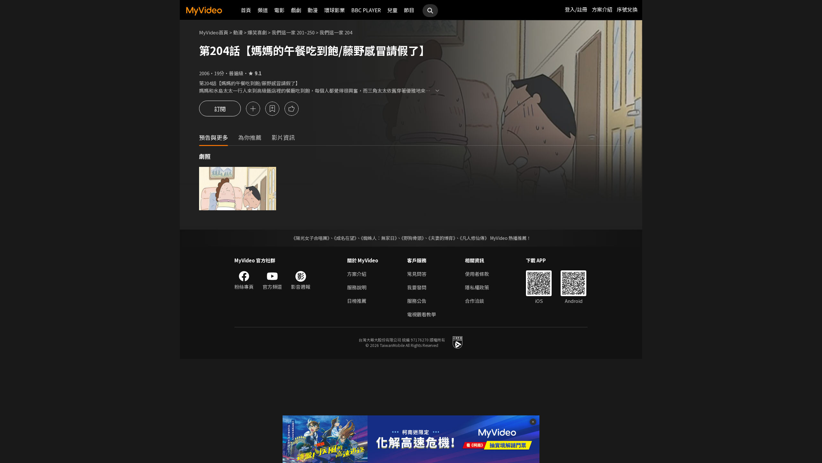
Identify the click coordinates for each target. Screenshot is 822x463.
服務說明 (356, 287)
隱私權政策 (477, 287)
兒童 (392, 10)
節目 (409, 10)
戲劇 (296, 10)
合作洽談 (474, 300)
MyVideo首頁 (213, 32)
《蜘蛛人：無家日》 (379, 238)
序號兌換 (627, 9)
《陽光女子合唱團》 (310, 238)
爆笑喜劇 (257, 32)
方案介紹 (602, 9)
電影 (279, 10)
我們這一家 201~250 (293, 32)
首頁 (246, 10)
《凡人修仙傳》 (474, 238)
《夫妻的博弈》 (441, 238)
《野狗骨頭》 (412, 238)
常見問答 (416, 273)
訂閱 (220, 108)
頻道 (263, 10)
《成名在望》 (345, 238)
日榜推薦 (356, 300)
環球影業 (334, 10)
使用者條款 (477, 273)
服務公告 (416, 300)
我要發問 (416, 287)
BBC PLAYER (366, 10)
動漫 (313, 10)
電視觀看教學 (421, 314)
